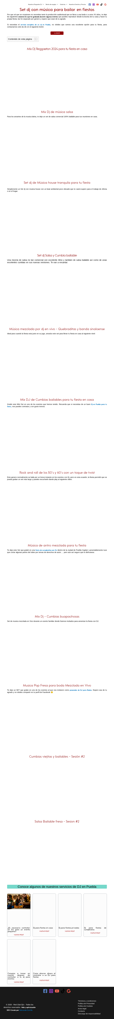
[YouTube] (97, 4)
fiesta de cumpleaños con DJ (46, 550)
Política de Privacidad (86, 1003)
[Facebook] (90, 4)
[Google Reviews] (105, 4)
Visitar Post (19, 935)
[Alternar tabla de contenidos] (35, 39)
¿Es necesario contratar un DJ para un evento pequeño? (19, 929)
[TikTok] (101, 4)
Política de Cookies (85, 1006)
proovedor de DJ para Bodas (81, 690)
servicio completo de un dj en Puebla (35, 25)
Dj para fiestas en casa (43, 928)
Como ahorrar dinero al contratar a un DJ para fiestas (44, 975)
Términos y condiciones (87, 1001)
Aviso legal (82, 1009)
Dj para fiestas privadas (69, 928)
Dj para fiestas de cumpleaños (95, 929)
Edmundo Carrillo (25, 1010)
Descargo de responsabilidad (89, 1014)
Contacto (81, 1011)
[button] (43, 4)
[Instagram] (93, 4)
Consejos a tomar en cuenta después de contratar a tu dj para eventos (19, 976)
